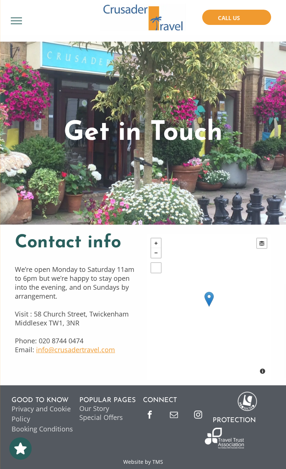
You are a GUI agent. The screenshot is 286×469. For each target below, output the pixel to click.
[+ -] (209, 307)
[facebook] (149, 415)
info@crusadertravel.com (75, 349)
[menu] (16, 20)
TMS (157, 461)
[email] (174, 415)
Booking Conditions (42, 428)
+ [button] (156, 243)
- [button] (156, 253)
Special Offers (101, 417)
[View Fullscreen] (156, 268)
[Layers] (262, 243)
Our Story (94, 408)
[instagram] (198, 415)
